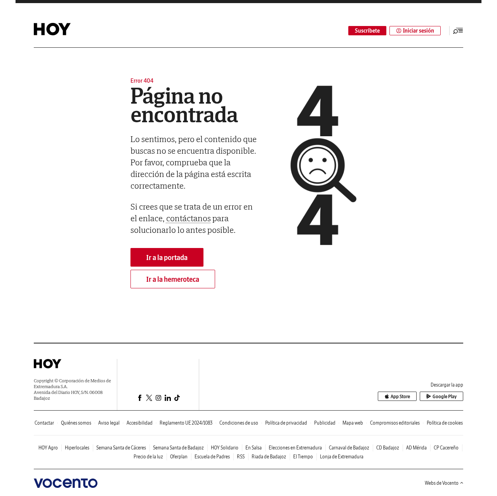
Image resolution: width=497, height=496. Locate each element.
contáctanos (188, 218)
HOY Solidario (224, 448)
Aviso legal (109, 423)
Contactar (44, 423)
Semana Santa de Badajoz (178, 448)
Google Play (445, 396)
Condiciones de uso (238, 423)
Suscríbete (367, 30)
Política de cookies (445, 423)
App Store (400, 396)
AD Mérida (416, 448)
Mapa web (352, 423)
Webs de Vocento (442, 483)
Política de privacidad (286, 423)
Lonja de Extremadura (341, 457)
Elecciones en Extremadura (295, 448)
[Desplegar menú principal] (458, 30)
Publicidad (324, 423)
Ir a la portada (167, 257)
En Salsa (253, 448)
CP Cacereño (446, 448)
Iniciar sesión (418, 30)
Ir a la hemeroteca (172, 279)
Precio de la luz (148, 457)
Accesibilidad (140, 423)
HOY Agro (48, 448)
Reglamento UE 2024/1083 (186, 423)
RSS (241, 457)
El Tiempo (303, 457)
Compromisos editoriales (395, 423)
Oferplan (179, 457)
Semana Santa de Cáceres (121, 448)
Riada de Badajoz (269, 457)
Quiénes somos (76, 423)
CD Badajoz (387, 448)
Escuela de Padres (212, 457)
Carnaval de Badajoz (349, 448)
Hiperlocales (77, 448)
